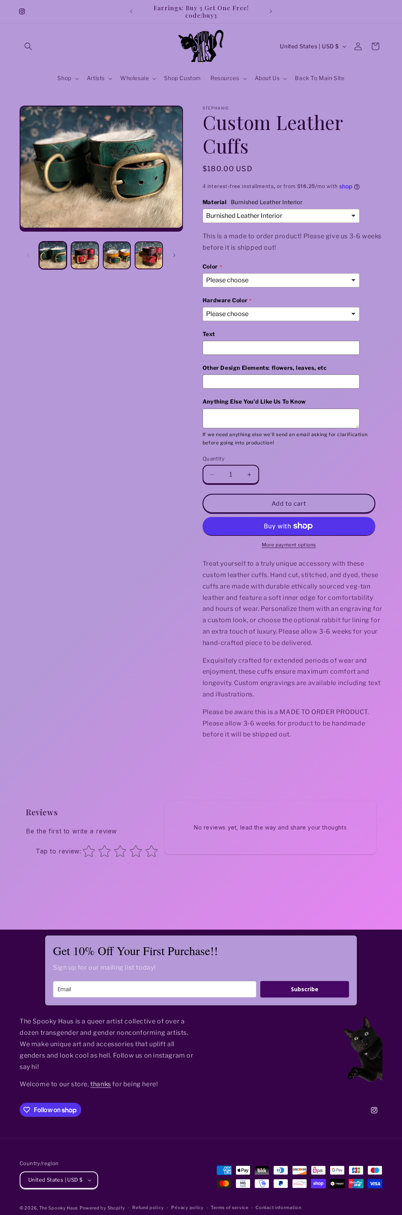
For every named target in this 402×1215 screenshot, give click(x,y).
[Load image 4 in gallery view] (149, 255)
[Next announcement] (271, 11)
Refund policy (148, 1207)
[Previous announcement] (131, 11)
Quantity (214, 458)
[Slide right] (174, 255)
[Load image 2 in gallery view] (85, 255)
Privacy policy (187, 1207)
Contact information (278, 1207)
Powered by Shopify (102, 1208)
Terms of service (229, 1207)
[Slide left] (28, 255)
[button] (28, 46)
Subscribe (304, 989)
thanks (100, 1084)
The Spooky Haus (59, 1208)
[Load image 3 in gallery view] (117, 255)
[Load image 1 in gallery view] (53, 255)
